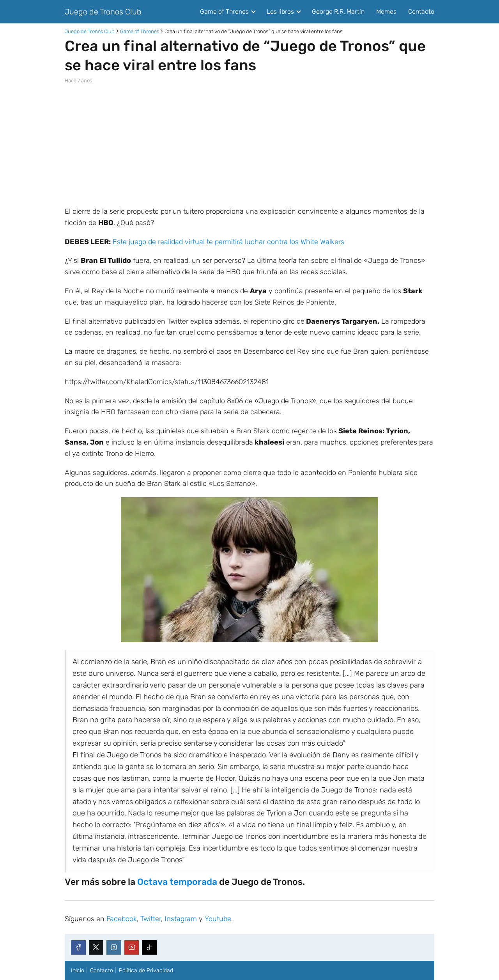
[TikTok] (149, 947)
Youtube (218, 918)
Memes (386, 11)
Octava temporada (177, 881)
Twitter (150, 918)
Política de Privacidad (146, 970)
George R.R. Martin (338, 11)
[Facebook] (78, 947)
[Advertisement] (249, 145)
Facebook (121, 918)
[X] (96, 947)
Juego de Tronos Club (103, 11)
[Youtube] (131, 947)
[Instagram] (113, 947)
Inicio (77, 970)
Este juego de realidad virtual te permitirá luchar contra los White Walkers (228, 241)
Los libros (280, 11)
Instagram (181, 918)
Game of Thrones (224, 11)
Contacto (421, 11)
